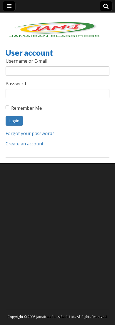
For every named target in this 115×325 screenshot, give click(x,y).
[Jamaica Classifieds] (54, 26)
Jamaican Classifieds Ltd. (55, 316)
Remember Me (26, 108)
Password (16, 83)
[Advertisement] (57, 236)
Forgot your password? (30, 133)
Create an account (25, 144)
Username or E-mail (26, 61)
